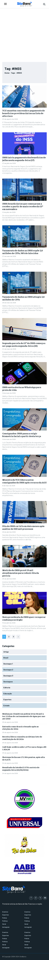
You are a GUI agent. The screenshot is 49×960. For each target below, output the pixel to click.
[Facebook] (31, 898)
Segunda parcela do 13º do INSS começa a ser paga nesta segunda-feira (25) (23, 344)
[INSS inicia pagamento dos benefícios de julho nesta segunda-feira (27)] (24, 143)
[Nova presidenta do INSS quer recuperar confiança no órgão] (24, 603)
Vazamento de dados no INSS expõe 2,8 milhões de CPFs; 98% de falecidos (22, 251)
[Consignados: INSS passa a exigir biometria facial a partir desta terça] (24, 419)
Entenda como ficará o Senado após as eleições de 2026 (20, 727)
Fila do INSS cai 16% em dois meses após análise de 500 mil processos (23, 527)
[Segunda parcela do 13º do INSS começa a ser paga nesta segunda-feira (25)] (24, 329)
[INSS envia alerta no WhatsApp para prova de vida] (24, 373)
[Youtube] (45, 898)
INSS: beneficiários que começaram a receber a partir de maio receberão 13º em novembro (22, 206)
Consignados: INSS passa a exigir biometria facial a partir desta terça (21, 434)
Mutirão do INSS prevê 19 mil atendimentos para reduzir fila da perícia (20, 573)
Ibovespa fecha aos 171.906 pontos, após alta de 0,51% (23, 758)
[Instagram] (35, 898)
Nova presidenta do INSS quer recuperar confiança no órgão (24, 618)
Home (7, 73)
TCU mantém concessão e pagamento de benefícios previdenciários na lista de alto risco (23, 113)
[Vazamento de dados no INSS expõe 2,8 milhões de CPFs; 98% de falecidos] (24, 236)
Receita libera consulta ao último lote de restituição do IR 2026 (22, 737)
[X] (40, 898)
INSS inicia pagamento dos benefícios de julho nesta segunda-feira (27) (24, 158)
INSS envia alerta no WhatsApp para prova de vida (21, 388)
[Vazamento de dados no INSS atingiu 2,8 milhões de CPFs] (24, 283)
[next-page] (18, 637)
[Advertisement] (24, 34)
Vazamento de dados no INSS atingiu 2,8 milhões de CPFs (23, 298)
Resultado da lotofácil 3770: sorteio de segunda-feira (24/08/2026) (20, 768)
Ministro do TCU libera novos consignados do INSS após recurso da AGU (24, 481)
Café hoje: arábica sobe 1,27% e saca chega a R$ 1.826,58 (24, 748)
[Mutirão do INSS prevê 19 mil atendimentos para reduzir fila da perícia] (24, 556)
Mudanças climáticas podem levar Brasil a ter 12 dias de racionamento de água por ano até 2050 (23, 716)
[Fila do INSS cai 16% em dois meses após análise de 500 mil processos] (24, 512)
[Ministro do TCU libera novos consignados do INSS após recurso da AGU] (24, 466)
